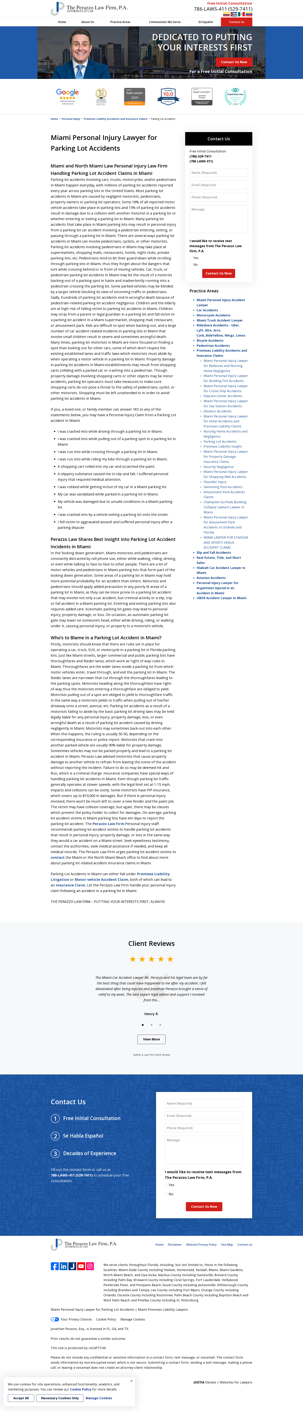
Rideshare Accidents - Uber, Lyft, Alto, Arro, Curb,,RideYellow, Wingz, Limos (221, 330)
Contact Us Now (234, 62)
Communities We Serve (165, 22)
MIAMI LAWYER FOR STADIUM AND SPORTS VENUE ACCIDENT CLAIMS (226, 542)
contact (58, 857)
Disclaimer (175, 1244)
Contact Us (236, 22)
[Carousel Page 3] (160, 1025)
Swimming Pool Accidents (223, 487)
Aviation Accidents (211, 578)
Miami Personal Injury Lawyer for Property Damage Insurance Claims (226, 456)
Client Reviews (151, 943)
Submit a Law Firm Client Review (151, 1054)
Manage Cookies (132, 1319)
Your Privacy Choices (76, 1319)
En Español (206, 22)
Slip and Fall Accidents (214, 552)
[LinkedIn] (64, 1266)
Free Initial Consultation (229, 3)
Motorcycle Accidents (213, 315)
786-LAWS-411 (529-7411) (223, 8)
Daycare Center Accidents (223, 396)
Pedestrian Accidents (213, 345)
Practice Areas (120, 22)
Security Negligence (219, 467)
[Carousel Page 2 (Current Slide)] (151, 1025)
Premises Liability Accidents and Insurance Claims (115, 118)
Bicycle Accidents (210, 340)
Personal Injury (71, 118)
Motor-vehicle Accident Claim (101, 879)
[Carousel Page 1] (142, 1025)
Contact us (244, 1244)
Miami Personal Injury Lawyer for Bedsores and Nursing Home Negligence (226, 365)
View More (151, 1039)
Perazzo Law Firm (108, 823)
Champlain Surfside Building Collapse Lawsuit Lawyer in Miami (225, 507)
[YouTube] (81, 1266)
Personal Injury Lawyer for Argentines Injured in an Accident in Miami (217, 588)
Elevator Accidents (217, 411)
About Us (87, 22)
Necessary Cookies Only (60, 1398)
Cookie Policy (106, 1319)
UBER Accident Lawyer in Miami (221, 598)
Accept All (21, 1398)
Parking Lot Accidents (220, 441)
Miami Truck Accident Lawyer (220, 320)
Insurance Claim (70, 885)
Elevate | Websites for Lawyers (222, 1382)
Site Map (227, 1244)
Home (62, 22)
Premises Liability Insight (223, 446)
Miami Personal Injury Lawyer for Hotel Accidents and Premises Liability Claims (226, 421)
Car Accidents (207, 310)
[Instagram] (90, 1266)
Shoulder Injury (215, 482)
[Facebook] (55, 1266)
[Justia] (72, 1266)
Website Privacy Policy (201, 1244)
